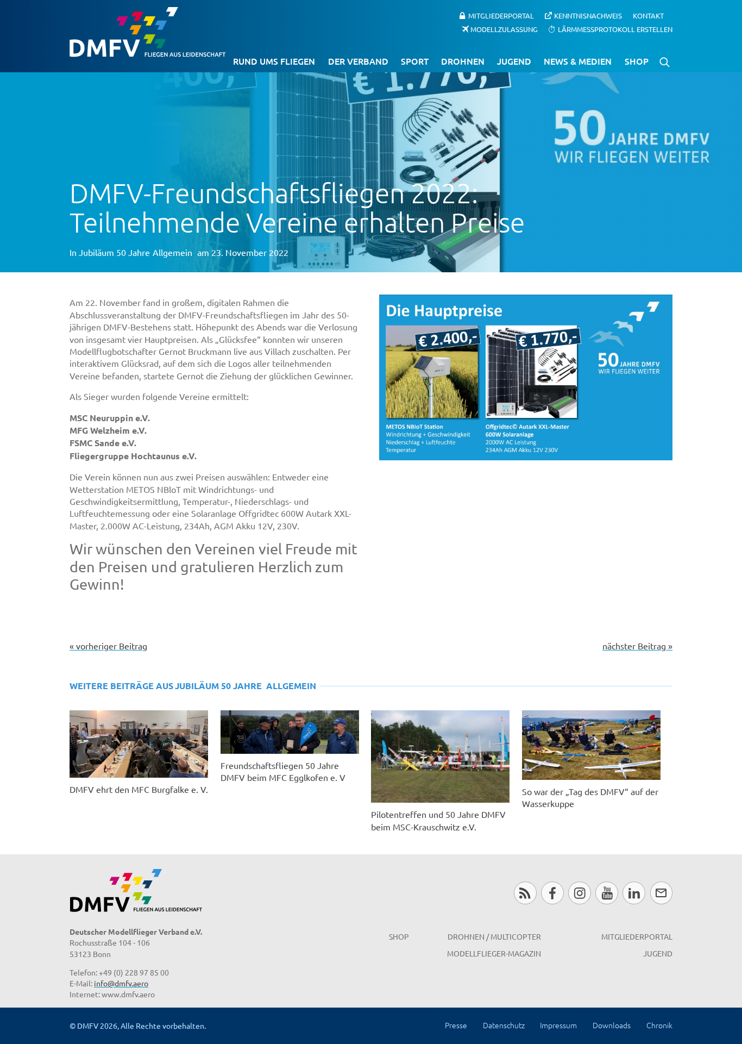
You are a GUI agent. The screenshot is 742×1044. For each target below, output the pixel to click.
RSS (525, 893)
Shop (637, 61)
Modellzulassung (504, 28)
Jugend (514, 61)
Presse (456, 1025)
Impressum (558, 1025)
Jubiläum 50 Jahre (114, 252)
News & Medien (578, 61)
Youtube (606, 893)
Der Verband (358, 61)
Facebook (552, 893)
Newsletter (661, 893)
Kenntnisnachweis (588, 15)
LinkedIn (633, 893)
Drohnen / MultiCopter (494, 936)
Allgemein (172, 252)
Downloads (612, 1025)
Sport (415, 61)
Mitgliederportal (501, 15)
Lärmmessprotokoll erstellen (615, 28)
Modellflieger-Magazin (494, 953)
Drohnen (463, 61)
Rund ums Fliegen (274, 61)
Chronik (659, 1025)
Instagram (579, 893)
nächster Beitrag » (637, 645)
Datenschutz (504, 1025)
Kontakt (648, 15)
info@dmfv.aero (121, 983)
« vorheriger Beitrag (108, 645)
